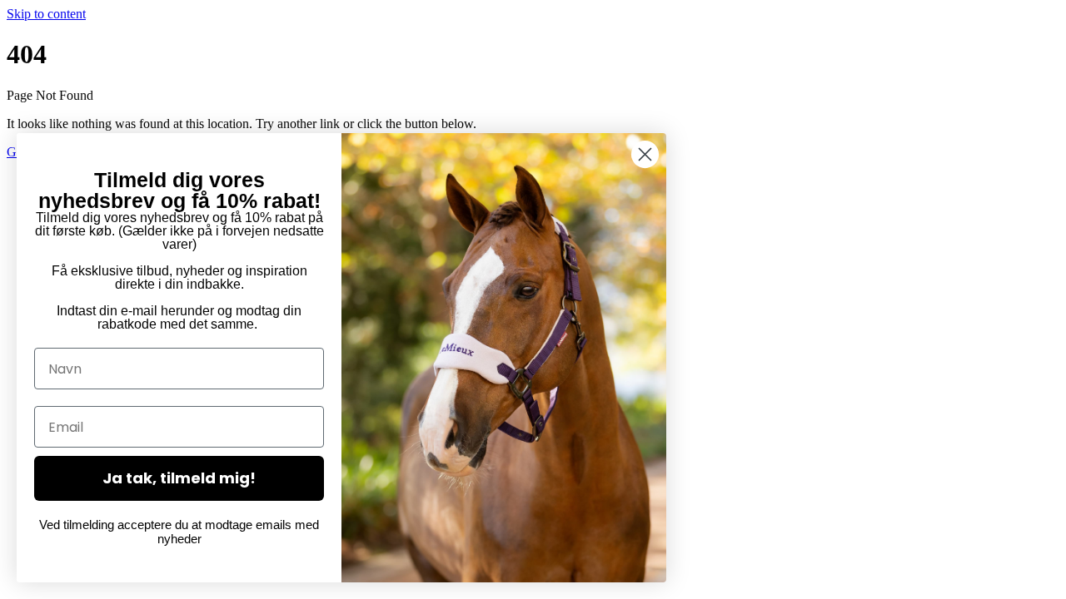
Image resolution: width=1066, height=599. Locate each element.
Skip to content (46, 14)
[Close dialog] (645, 154)
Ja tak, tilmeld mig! (179, 478)
